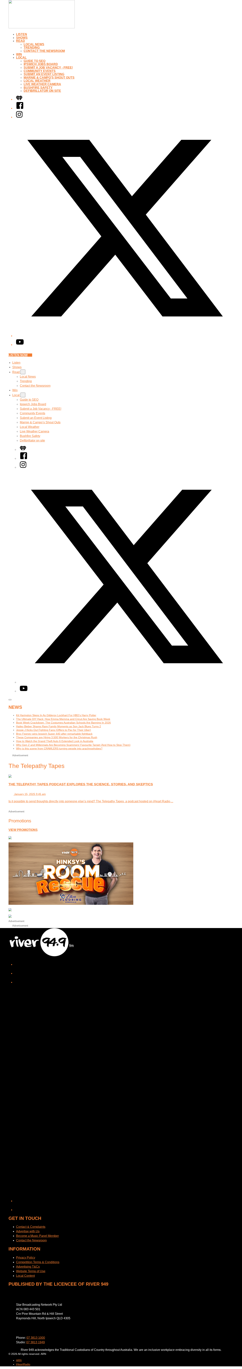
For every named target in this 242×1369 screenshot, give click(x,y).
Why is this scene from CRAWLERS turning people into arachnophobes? (59, 748)
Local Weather (37, 80)
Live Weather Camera (42, 84)
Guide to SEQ (34, 61)
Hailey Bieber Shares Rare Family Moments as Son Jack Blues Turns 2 (58, 726)
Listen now (18, 355)
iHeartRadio (23, 1364)
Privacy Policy (25, 1257)
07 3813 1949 (35, 1342)
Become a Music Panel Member (37, 1235)
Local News (34, 44)
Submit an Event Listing (44, 74)
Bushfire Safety (38, 87)
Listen (21, 34)
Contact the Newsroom (44, 51)
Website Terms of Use (30, 1271)
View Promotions (23, 829)
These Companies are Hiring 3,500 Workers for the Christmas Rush (56, 737)
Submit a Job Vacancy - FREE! (48, 67)
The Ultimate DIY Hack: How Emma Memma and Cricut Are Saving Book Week (63, 719)
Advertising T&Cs (28, 1266)
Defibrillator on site (42, 90)
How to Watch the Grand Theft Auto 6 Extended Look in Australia (54, 741)
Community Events (40, 71)
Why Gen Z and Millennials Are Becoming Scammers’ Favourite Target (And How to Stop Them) (73, 744)
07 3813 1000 (35, 1337)
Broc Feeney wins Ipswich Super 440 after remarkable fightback (54, 733)
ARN (19, 1360)
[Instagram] (19, 117)
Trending (32, 47)
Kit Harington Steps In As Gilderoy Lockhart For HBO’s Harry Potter (56, 715)
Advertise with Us (28, 1231)
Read (20, 41)
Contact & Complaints (30, 1226)
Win (19, 54)
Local (21, 57)
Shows (22, 37)
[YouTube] (20, 344)
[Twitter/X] (124, 335)
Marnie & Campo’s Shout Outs (49, 77)
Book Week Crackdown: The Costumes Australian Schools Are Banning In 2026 (63, 722)
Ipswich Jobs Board (41, 64)
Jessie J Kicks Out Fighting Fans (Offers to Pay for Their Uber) (53, 729)
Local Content (25, 1275)
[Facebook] (20, 108)
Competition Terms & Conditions (37, 1262)
